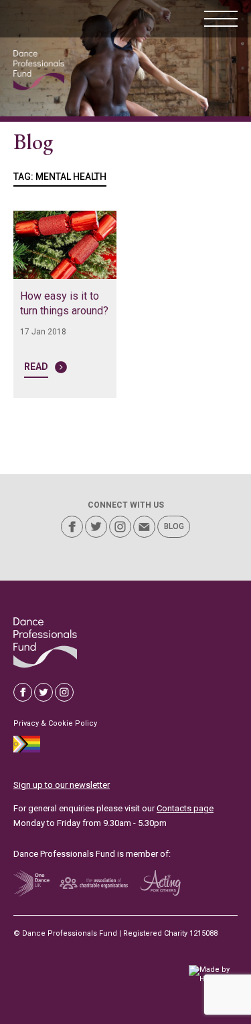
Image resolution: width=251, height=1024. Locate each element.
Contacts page (185, 808)
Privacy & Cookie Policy (55, 723)
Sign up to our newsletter (61, 785)
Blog (174, 526)
